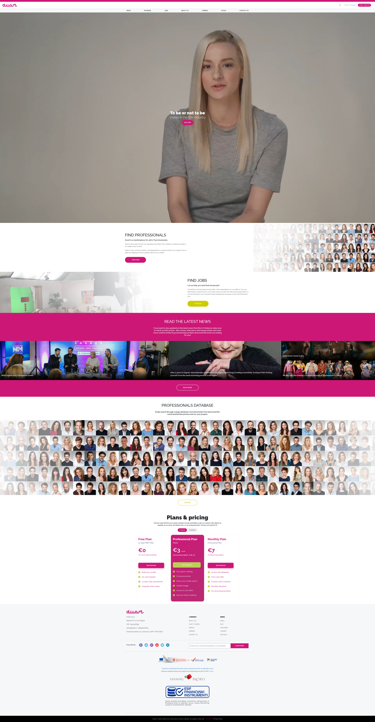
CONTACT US (244, 10)
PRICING (191, 628)
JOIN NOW (135, 260)
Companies (192, 530)
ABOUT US (184, 10)
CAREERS (205, 10)
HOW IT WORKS (194, 624)
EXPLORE (187, 122)
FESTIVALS (223, 634)
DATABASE (147, 10)
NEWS (128, 10)
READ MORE (187, 388)
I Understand (209, 719)
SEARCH (187, 502)
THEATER (223, 631)
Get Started (151, 565)
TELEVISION (224, 628)
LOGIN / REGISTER (364, 5)
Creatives (182, 530)
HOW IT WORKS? (350, 5)
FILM (221, 624)
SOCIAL (223, 10)
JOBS (166, 10)
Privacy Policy (218, 719)
